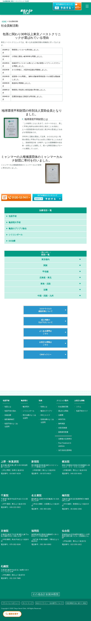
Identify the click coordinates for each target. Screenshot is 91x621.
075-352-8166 (15, 544)
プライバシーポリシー (10, 603)
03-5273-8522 (45, 473)
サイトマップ (28, 603)
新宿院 (35, 461)
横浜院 (66, 461)
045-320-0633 (76, 473)
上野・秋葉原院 (10, 461)
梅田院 (66, 495)
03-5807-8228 (15, 473)
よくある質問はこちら (45, 332)
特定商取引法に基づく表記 (76, 603)
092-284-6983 (45, 544)
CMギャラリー (45, 354)
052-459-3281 (45, 509)
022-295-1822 (76, 544)
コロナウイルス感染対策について (45, 310)
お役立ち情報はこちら (45, 343)
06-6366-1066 (76, 509)
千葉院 (5, 495)
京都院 (5, 530)
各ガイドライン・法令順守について (49, 603)
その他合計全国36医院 (46, 594)
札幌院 (5, 566)
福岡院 (35, 530)
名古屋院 (36, 495)
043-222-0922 (15, 507)
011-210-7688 (15, 578)
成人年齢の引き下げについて (45, 321)
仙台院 (66, 530)
